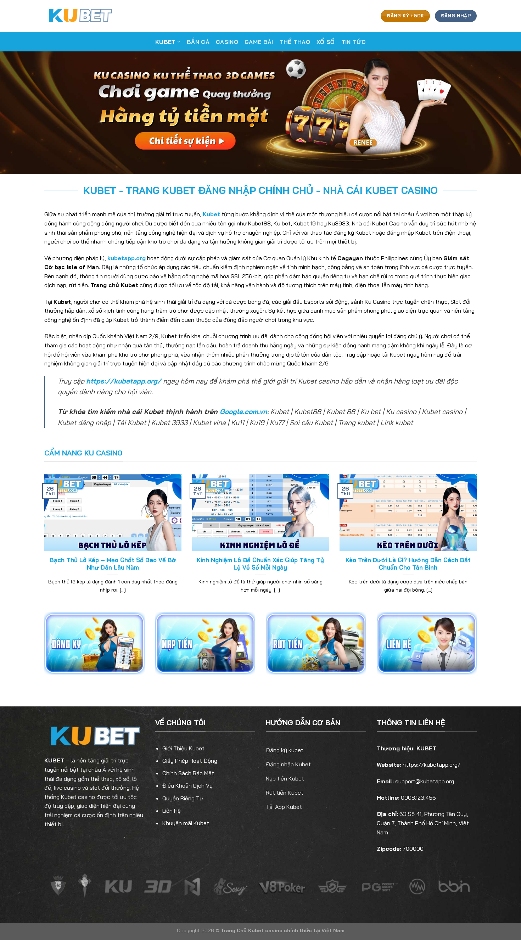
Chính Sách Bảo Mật (188, 773)
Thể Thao (295, 41)
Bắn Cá (198, 41)
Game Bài (259, 41)
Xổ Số (325, 41)
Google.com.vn (243, 411)
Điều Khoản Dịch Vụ (187, 785)
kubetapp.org (126, 258)
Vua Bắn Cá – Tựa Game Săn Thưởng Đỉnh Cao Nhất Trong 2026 (260, 563)
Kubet (165, 41)
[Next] (478, 543)
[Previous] (43, 543)
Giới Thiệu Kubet (183, 748)
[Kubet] (79, 16)
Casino (227, 41)
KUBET (54, 760)
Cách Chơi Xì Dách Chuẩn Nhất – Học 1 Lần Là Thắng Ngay (408, 563)
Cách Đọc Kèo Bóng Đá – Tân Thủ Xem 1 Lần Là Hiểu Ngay (113, 563)
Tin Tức (353, 41)
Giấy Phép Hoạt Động (189, 760)
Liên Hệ (171, 810)
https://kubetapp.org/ (123, 381)
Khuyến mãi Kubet (185, 823)
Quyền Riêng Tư (182, 798)
